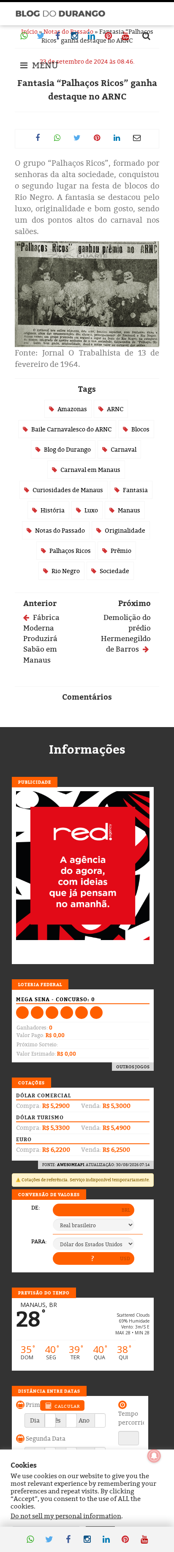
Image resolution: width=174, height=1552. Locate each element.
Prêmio (121, 551)
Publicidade (34, 782)
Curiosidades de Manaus (68, 490)
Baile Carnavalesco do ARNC (71, 429)
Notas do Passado (60, 530)
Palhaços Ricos (70, 551)
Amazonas (72, 409)
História (53, 510)
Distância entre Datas (49, 1391)
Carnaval (123, 449)
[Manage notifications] (154, 1456)
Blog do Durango (67, 449)
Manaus (129, 510)
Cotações (31, 1083)
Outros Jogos (133, 1067)
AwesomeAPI (70, 1164)
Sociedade (114, 571)
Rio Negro (66, 571)
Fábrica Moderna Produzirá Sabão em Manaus (41, 638)
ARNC (115, 409)
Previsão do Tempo (44, 1293)
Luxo (91, 510)
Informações (87, 749)
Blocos (140, 429)
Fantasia (135, 490)
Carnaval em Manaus (90, 470)
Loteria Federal (40, 984)
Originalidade (125, 530)
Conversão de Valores (49, 1194)
